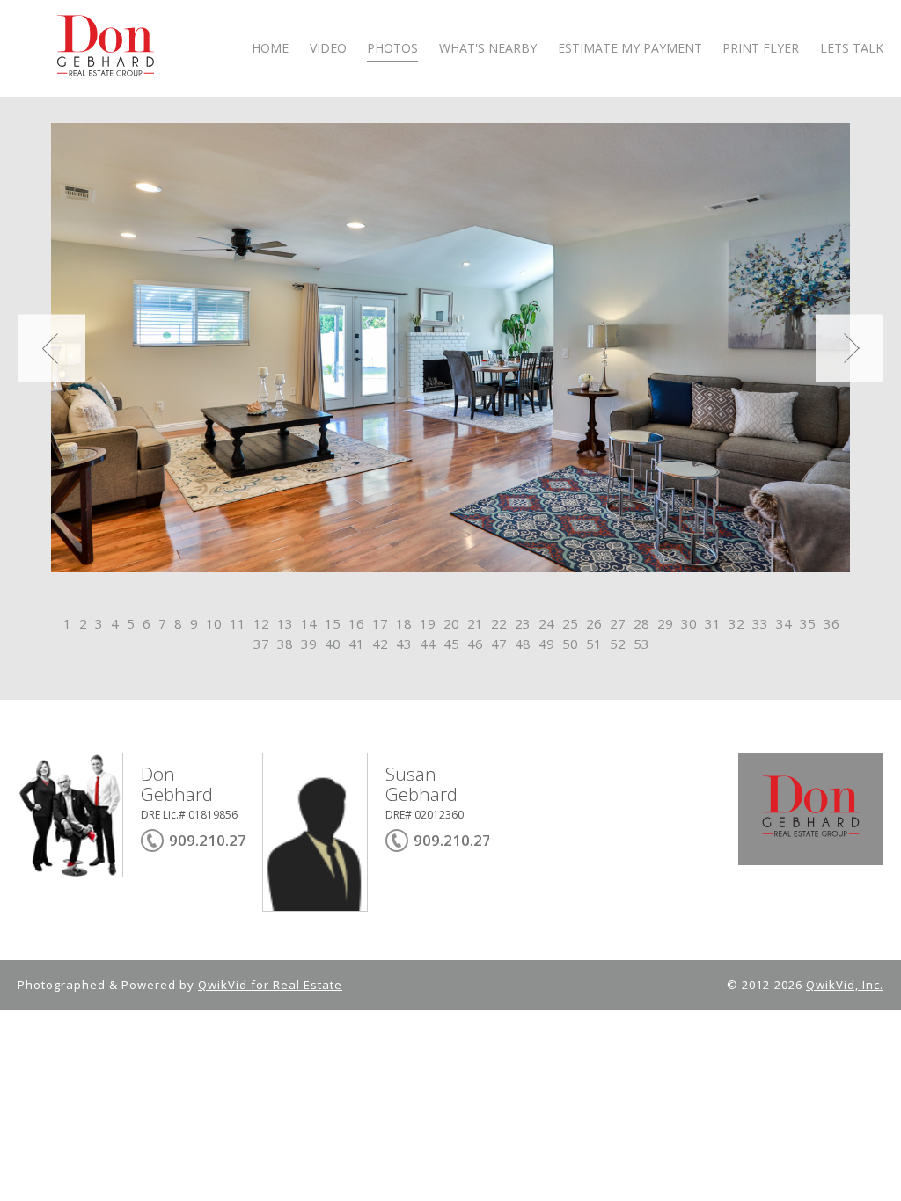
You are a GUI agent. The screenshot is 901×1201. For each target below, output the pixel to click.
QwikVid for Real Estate (270, 985)
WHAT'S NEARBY (488, 48)
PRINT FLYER (760, 48)
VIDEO (328, 48)
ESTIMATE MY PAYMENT (630, 48)
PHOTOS (392, 48)
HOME (270, 48)
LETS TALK (851, 48)
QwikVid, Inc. (844, 985)
